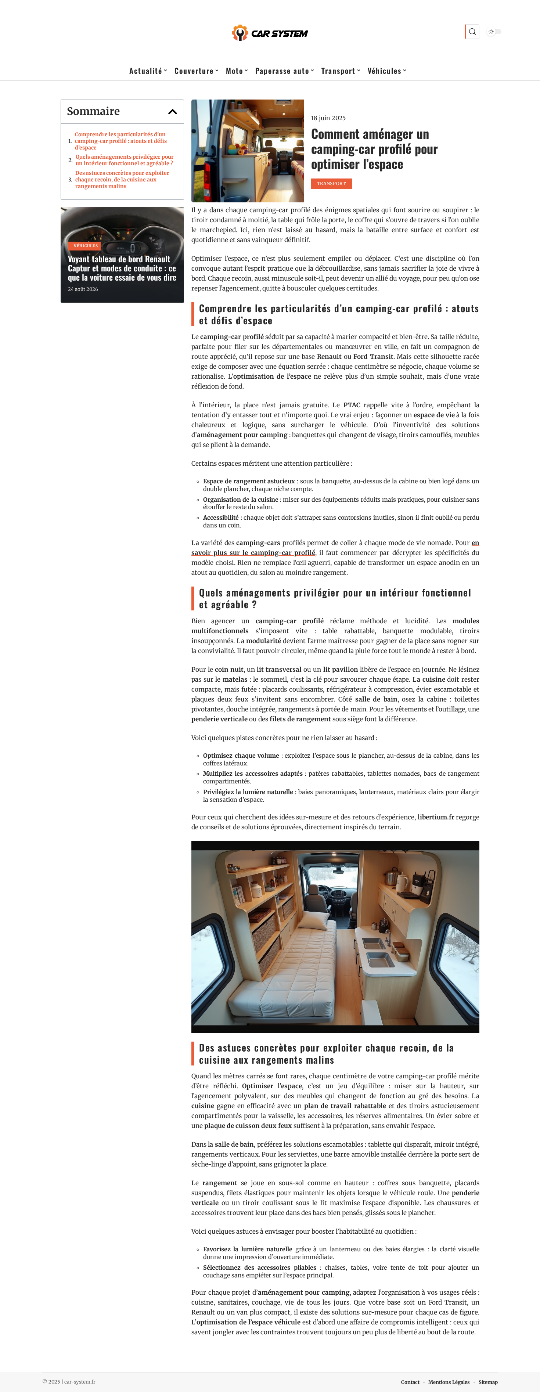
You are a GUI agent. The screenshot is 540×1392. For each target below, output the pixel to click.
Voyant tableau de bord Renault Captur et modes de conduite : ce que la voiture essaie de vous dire (122, 268)
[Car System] (270, 32)
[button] (173, 112)
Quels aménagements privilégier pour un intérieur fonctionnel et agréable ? (125, 160)
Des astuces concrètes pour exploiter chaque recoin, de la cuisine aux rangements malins (122, 180)
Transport (331, 183)
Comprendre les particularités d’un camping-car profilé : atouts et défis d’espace (121, 141)
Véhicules (86, 246)
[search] (472, 31)
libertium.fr (436, 817)
